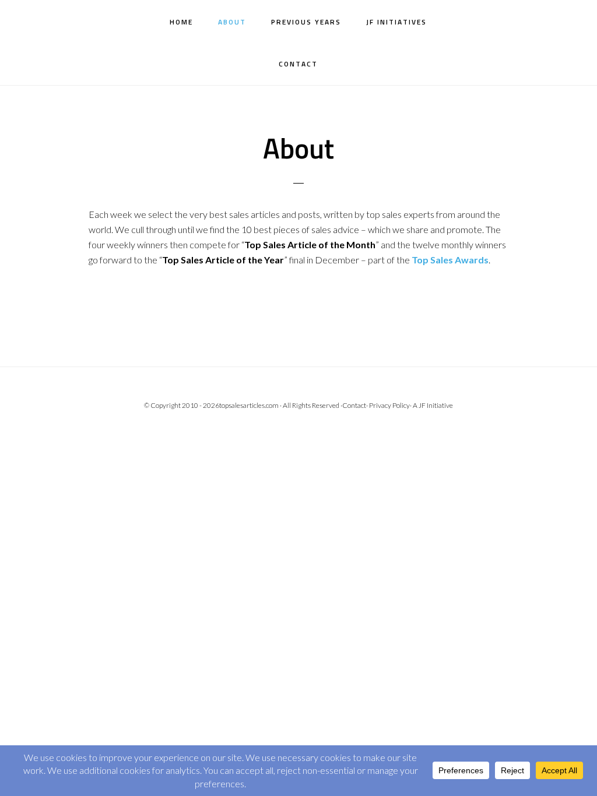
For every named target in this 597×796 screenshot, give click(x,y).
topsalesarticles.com (249, 405)
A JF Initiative (433, 405)
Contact (354, 405)
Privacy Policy (389, 405)
